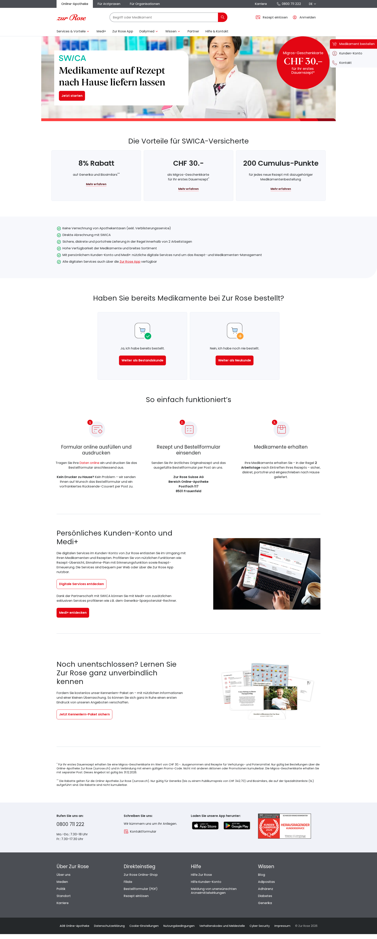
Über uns (63, 874)
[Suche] (222, 17)
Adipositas (266, 882)
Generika (265, 903)
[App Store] (205, 825)
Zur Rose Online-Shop (141, 874)
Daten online (89, 463)
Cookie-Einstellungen (144, 926)
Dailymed (146, 31)
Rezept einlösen (136, 896)
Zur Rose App (122, 31)
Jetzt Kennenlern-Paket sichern (84, 714)
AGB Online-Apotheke (74, 926)
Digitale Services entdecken (81, 584)
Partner (193, 31)
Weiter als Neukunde (234, 360)
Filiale (128, 882)
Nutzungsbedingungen (179, 926)
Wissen (171, 31)
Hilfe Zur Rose (201, 874)
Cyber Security (260, 926)
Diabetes (265, 896)
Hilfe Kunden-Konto (206, 882)
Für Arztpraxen (109, 4)
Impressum (282, 926)
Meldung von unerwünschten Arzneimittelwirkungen (214, 891)
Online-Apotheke (74, 4)
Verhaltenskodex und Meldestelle (222, 926)
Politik (61, 889)
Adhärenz (265, 889)
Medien (62, 882)
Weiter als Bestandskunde (142, 360)
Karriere (261, 4)
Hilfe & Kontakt (216, 31)
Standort (64, 896)
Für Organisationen (145, 4)
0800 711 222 (291, 4)
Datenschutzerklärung (109, 926)
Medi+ (101, 31)
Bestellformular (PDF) (140, 889)
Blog (261, 874)
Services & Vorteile (71, 31)
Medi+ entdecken (73, 612)
